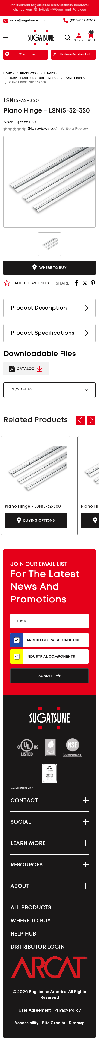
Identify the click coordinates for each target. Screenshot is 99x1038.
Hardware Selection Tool (75, 54)
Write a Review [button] (74, 129)
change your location (32, 10)
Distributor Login (37, 947)
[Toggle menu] (9, 37)
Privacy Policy (67, 1011)
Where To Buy (30, 921)
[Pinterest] (93, 284)
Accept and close (69, 10)
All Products (30, 907)
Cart (92, 40)
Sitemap (77, 1023)
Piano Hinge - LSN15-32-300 (33, 506)
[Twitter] (84, 284)
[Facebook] (76, 284)
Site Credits (53, 1023)
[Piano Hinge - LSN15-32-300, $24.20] (36, 469)
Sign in (78, 40)
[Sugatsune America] (41, 37)
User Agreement (35, 1011)
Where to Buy (27, 54)
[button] (49, 967)
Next (91, 420)
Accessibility (26, 1023)
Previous (80, 420)
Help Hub (23, 934)
